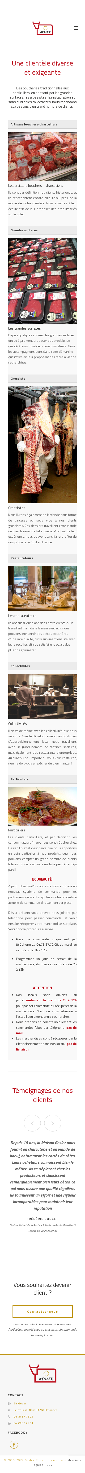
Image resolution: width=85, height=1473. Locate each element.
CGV (49, 1464)
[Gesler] (42, 28)
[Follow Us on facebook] (14, 1445)
